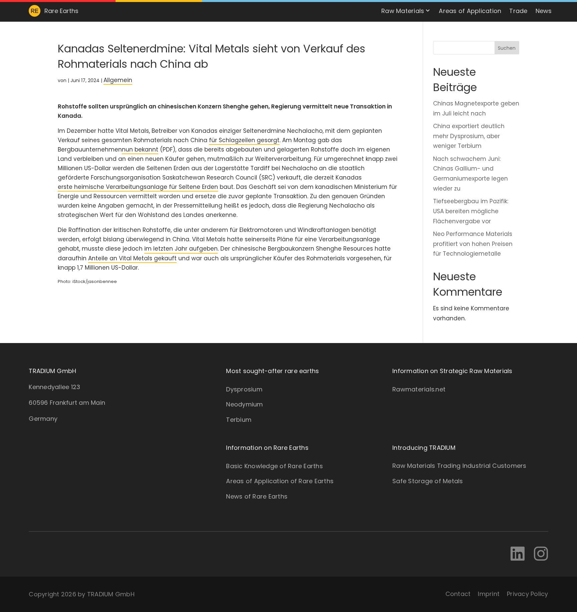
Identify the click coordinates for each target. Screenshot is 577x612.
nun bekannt (140, 149)
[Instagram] (541, 554)
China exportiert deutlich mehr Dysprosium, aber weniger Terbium (469, 136)
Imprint (489, 594)
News (544, 11)
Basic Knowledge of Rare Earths (274, 466)
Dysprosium (244, 389)
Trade (518, 11)
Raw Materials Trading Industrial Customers (459, 466)
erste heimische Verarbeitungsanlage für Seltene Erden (138, 187)
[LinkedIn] (518, 554)
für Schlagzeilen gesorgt (244, 140)
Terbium (238, 419)
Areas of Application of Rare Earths (280, 481)
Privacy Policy (527, 594)
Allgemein (118, 80)
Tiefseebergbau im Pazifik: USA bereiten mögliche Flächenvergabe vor (470, 211)
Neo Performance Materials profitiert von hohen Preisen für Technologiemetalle (473, 244)
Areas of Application (470, 11)
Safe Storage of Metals (427, 481)
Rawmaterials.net (418, 389)
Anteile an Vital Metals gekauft (132, 258)
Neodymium (244, 404)
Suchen (507, 48)
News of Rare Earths (256, 496)
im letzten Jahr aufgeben (181, 249)
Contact (458, 594)
